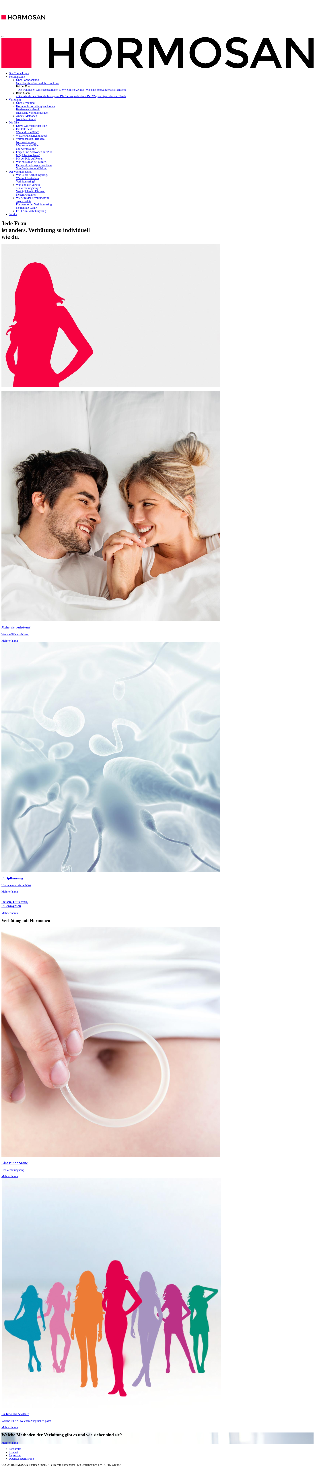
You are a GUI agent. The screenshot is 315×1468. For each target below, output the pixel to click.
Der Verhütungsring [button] (20, 171)
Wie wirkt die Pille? (27, 132)
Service (13, 214)
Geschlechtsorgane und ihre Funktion (37, 83)
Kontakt (13, 1452)
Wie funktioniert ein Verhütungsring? (27, 180)
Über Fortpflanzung (27, 79)
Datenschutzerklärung (21, 1458)
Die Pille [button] (14, 122)
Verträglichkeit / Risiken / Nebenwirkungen (30, 140)
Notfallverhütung (26, 119)
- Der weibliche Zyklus (71, 89)
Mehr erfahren (9, 1442)
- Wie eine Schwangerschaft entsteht (105, 89)
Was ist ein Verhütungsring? (32, 174)
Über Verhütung (25, 102)
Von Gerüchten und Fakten (31, 168)
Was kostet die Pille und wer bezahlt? (27, 147)
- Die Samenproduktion (71, 96)
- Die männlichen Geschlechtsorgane (37, 96)
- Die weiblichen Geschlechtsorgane (37, 89)
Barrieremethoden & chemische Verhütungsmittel (32, 111)
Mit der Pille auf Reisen (29, 158)
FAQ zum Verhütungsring (31, 211)
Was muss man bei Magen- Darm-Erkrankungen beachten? (34, 163)
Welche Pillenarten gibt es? (31, 135)
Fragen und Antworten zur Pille (34, 152)
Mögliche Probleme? (28, 155)
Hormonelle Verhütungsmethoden (35, 106)
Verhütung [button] (15, 99)
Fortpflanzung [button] (17, 76)
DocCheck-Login (19, 73)
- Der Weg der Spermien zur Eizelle (105, 96)
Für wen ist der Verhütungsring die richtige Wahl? (34, 206)
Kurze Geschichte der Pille (31, 125)
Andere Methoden (26, 115)
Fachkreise (15, 1448)
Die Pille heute (24, 129)
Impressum (15, 1455)
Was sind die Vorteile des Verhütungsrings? (28, 186)
